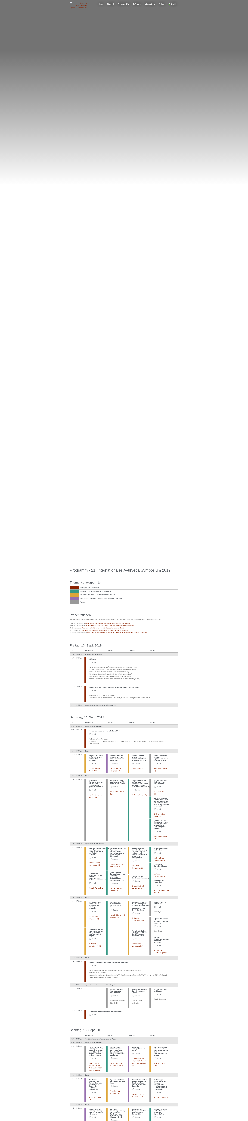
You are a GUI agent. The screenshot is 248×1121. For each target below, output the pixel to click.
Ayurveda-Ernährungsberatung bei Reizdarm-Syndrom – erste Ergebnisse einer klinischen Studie (117, 1113)
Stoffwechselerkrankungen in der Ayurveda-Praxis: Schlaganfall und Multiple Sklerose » (117, 633)
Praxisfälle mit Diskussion (159, 881)
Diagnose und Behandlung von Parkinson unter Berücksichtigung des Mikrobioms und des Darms (117, 1051)
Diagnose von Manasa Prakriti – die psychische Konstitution (116, 904)
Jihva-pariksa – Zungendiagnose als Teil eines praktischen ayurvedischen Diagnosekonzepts (117, 876)
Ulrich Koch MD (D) (161, 1097)
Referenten (137, 4)
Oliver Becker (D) (138, 768)
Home (101, 4)
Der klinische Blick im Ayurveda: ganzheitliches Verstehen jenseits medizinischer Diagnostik (118, 852)
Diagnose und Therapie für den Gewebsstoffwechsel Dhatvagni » (107, 623)
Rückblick (110, 4)
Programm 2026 (123, 4)
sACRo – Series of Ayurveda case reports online (117, 991)
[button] (93, 662)
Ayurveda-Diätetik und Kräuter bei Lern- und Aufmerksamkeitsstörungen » (110, 626)
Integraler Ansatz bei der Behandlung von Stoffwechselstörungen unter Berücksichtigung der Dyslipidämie (140, 906)
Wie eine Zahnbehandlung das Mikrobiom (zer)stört (161, 940)
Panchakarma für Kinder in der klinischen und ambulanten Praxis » (104, 628)
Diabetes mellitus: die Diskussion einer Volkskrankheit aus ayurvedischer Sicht (139, 758)
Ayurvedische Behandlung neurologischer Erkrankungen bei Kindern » (105, 630)
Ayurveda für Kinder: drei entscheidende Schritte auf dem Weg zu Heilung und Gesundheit (139, 1083)
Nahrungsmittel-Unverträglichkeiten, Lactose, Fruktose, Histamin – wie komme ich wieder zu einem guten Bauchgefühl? (139, 853)
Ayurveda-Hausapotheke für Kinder (138, 1048)
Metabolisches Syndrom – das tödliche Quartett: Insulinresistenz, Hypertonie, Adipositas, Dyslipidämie (95, 1084)
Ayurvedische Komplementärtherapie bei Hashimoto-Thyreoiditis (140, 1111)
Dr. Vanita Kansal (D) (139, 795)
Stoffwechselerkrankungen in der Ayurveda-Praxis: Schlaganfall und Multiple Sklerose (99, 851)
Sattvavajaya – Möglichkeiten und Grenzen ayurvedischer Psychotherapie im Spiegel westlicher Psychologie (160, 1084)
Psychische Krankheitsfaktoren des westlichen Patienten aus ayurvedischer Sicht (96, 784)
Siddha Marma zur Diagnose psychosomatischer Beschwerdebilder (161, 758)
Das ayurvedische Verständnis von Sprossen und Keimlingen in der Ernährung (95, 905)
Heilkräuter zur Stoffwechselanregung (140, 877)
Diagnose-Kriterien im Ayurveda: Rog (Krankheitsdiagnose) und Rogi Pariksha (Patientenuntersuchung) (141, 784)
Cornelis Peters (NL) (96, 888)
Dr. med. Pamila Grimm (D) (139, 1063)
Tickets (161, 4)
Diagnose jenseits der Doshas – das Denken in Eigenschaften (160, 1111)
